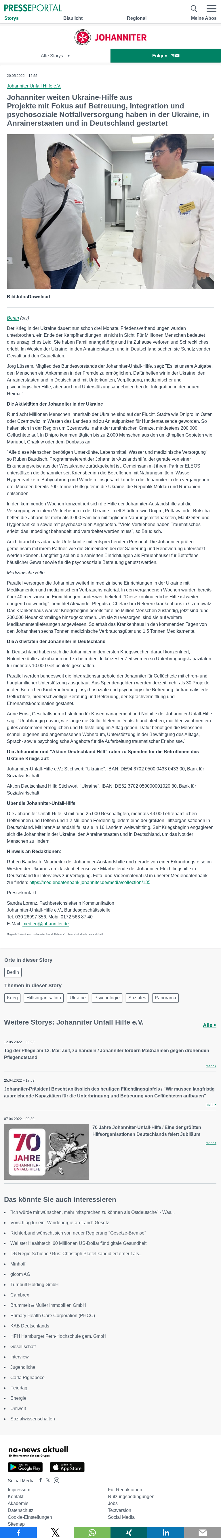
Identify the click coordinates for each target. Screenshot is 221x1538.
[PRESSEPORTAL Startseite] (33, 8)
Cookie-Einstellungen (30, 1517)
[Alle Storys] (110, 43)
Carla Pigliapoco (27, 1377)
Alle (208, 1025)
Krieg (12, 997)
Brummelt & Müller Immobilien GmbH (48, 1305)
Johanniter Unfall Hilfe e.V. (34, 85)
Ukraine (78, 997)
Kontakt (15, 1496)
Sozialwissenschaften (32, 1418)
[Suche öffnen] (194, 9)
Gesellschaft (23, 1346)
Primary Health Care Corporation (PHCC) (52, 1315)
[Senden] (202, 1532)
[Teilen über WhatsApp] (92, 1532)
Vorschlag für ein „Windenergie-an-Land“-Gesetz (59, 1222)
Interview (19, 1356)
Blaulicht (73, 18)
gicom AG (20, 1274)
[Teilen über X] (55, 1532)
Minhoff (17, 1263)
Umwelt (18, 1408)
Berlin (13, 318)
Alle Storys (52, 55)
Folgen (159, 55)
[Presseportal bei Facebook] (39, 1480)
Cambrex (19, 1294)
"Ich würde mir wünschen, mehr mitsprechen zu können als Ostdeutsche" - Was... (92, 1212)
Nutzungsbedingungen (131, 1496)
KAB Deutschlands (29, 1325)
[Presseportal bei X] (46, 1480)
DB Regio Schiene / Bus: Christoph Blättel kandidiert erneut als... (76, 1253)
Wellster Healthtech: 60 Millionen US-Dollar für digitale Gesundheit (78, 1243)
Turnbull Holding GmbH (34, 1284)
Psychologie (107, 997)
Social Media (121, 1517)
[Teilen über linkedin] (165, 1532)
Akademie (18, 1503)
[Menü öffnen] (211, 9)
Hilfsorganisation (43, 997)
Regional (136, 18)
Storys (11, 18)
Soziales (137, 997)
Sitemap (16, 1524)
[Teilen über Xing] (128, 1532)
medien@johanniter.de (45, 923)
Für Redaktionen (125, 1489)
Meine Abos (204, 18)
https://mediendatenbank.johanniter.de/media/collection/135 (89, 882)
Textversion (119, 1510)
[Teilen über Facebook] (18, 1532)
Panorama (165, 997)
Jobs (113, 1503)
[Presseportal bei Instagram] (54, 1479)
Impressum (19, 1489)
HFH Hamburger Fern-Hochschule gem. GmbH (58, 1336)
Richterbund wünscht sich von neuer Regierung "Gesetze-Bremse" (78, 1233)
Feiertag (18, 1387)
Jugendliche (22, 1367)
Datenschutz (20, 1510)
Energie (18, 1398)
